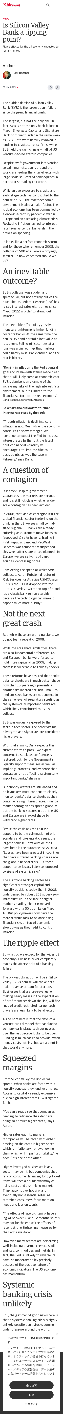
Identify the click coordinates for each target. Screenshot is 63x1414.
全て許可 (31, 1385)
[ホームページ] (11, 5)
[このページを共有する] (50, 87)
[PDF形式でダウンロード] (57, 87)
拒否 (31, 1395)
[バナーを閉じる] (57, 1334)
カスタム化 (31, 1404)
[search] (48, 5)
